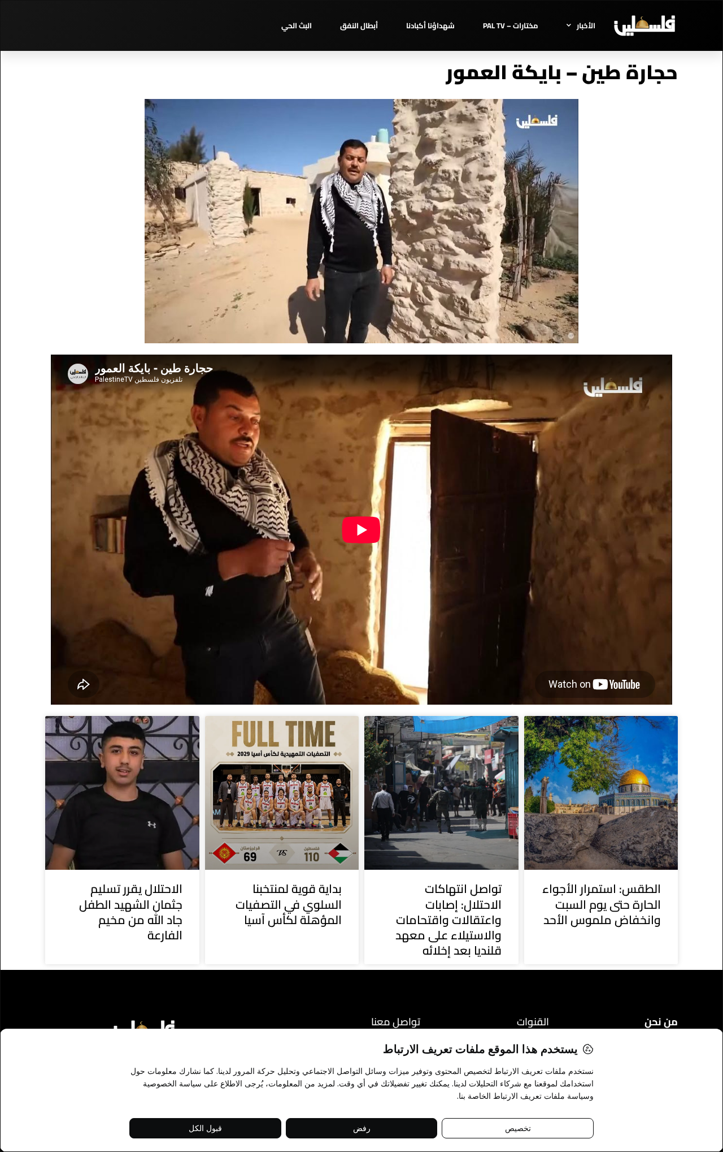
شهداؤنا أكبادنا (430, 25)
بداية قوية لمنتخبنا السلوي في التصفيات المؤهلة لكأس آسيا (289, 904)
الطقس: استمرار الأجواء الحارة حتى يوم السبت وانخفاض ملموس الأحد (601, 904)
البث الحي (296, 25)
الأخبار (586, 25)
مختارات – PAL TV (510, 25)
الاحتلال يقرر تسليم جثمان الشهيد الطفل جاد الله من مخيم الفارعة (130, 912)
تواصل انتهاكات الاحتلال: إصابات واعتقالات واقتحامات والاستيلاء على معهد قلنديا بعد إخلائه (448, 919)
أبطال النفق (359, 25)
